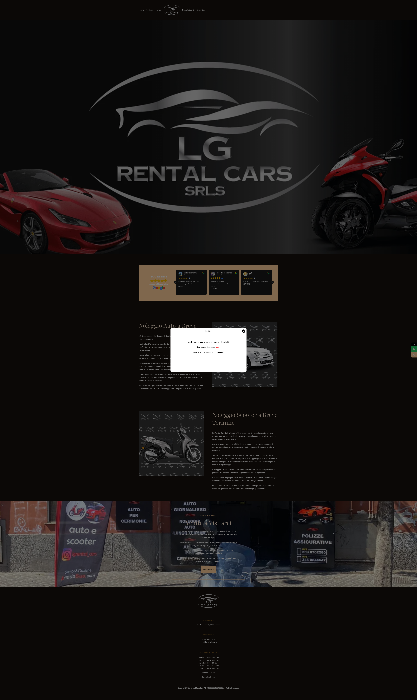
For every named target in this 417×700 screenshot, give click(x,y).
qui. (218, 347)
